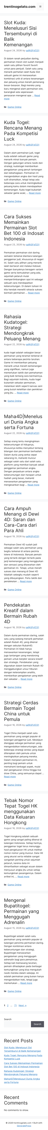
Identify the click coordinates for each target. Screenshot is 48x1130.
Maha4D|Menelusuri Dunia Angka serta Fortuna (23, 422)
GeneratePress (24, 1125)
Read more (35, 193)
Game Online (14, 107)
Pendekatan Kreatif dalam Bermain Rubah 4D (20, 613)
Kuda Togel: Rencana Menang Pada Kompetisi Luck (23, 131)
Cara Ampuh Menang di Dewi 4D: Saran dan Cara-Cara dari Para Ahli (21, 519)
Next (23, 1005)
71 (15, 1005)
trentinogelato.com (19, 7)
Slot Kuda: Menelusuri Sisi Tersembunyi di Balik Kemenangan (20, 33)
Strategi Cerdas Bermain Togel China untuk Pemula (21, 711)
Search (7, 1019)
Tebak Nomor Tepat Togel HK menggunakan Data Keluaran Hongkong (20, 811)
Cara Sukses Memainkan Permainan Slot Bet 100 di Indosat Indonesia (24, 227)
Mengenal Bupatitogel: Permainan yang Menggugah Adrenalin (21, 911)
